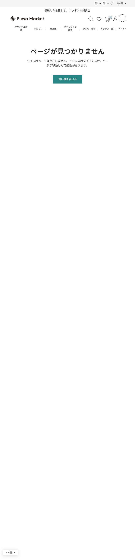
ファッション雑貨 (70, 28)
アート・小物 (124, 28)
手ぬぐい (38, 28)
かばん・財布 (89, 28)
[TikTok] (112, 3)
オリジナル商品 (21, 28)
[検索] (91, 19)
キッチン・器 (107, 28)
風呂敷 (53, 28)
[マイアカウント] (114, 19)
